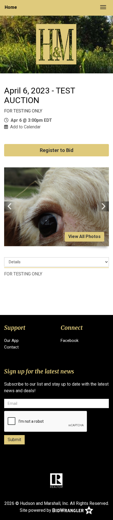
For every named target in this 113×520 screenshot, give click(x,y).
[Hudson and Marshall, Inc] (56, 44)
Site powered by (36, 510)
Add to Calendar (25, 126)
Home (11, 7)
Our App (11, 340)
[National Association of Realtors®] (56, 480)
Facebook (69, 340)
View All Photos (84, 236)
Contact (11, 347)
